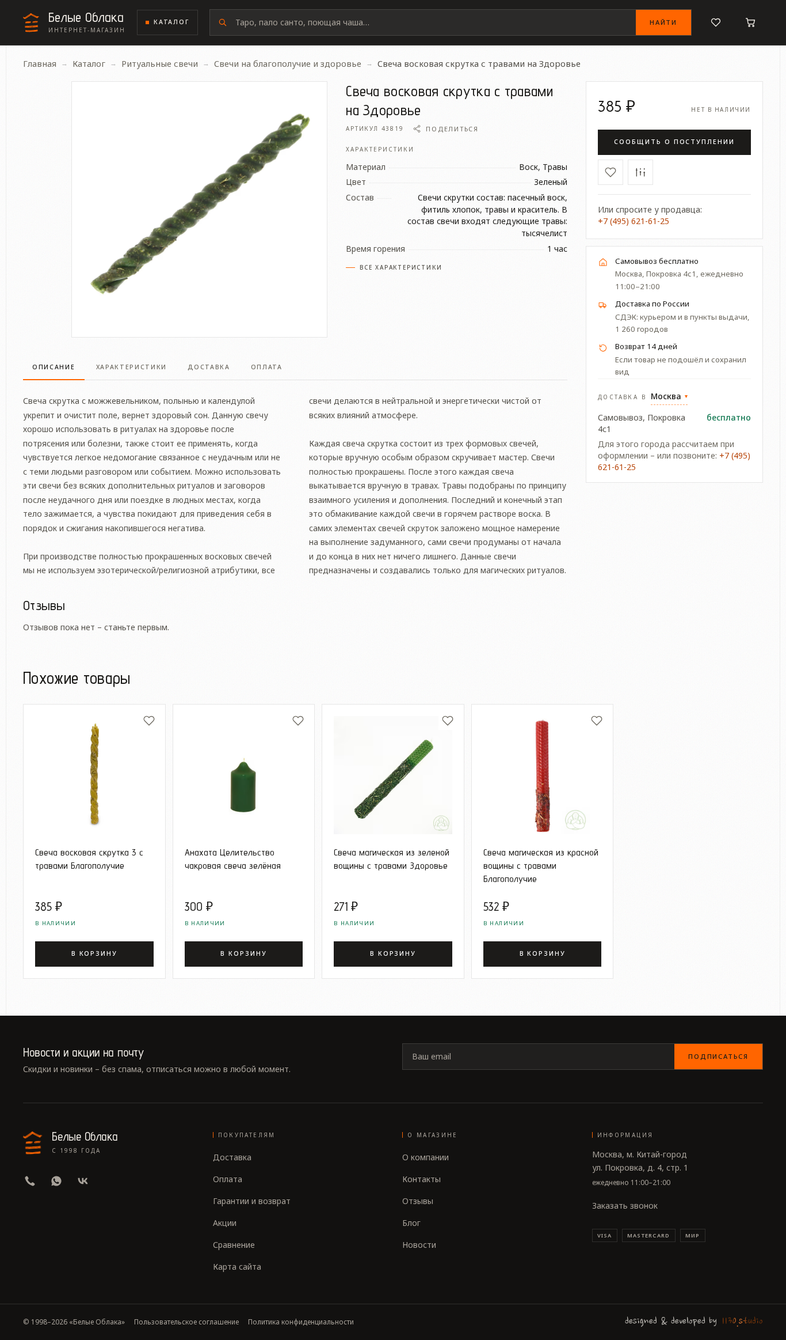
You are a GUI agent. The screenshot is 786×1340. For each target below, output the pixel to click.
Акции (224, 1222)
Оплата (227, 1179)
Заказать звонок (625, 1205)
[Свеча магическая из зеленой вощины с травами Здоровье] (393, 775)
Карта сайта (237, 1266)
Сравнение (234, 1244)
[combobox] (435, 22)
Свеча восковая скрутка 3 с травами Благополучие (89, 858)
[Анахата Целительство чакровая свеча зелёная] (244, 775)
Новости (419, 1244)
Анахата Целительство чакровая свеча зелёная (233, 858)
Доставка (232, 1157)
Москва (669, 396)
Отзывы (417, 1200)
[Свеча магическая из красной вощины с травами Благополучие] (542, 775)
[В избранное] (610, 172)
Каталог (171, 22)
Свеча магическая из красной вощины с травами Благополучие (540, 865)
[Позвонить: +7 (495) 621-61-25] (30, 1181)
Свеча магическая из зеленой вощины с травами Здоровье (391, 858)
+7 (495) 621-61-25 (633, 220)
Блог (411, 1222)
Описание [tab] (53, 367)
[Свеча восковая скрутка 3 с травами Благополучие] (94, 775)
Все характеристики (401, 267)
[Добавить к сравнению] (640, 172)
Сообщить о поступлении (674, 142)
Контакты (421, 1179)
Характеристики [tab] (131, 367)
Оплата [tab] (267, 367)
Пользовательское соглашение (186, 1322)
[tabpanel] (295, 479)
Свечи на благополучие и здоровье (287, 63)
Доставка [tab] (209, 367)
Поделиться (452, 128)
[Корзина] (750, 22)
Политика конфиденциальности (301, 1322)
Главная (39, 63)
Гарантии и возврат (252, 1200)
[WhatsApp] (56, 1181)
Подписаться (718, 1056)
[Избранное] (715, 22)
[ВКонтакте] (83, 1181)
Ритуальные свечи (159, 63)
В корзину (94, 953)
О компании (425, 1157)
